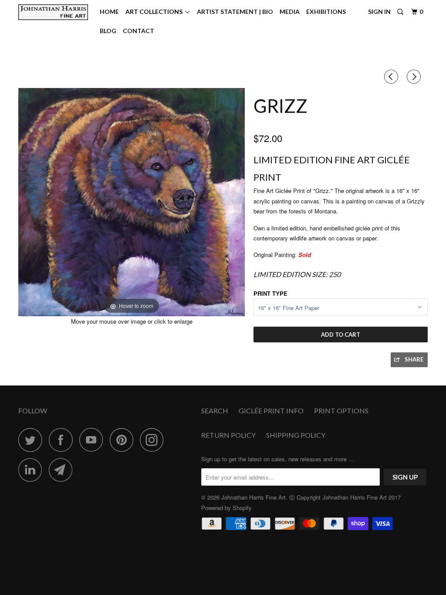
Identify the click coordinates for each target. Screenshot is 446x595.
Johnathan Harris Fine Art (253, 497)
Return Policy (228, 435)
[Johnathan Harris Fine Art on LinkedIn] (32, 470)
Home (109, 11)
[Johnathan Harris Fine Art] (53, 12)
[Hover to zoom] (131, 201)
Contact (138, 30)
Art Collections (155, 11)
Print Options (341, 410)
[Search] (400, 12)
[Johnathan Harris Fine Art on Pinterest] (124, 440)
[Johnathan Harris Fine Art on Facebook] (63, 440)
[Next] (415, 77)
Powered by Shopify (226, 508)
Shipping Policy (295, 435)
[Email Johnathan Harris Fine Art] (63, 470)
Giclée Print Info (271, 410)
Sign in (379, 11)
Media (290, 11)
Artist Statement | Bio (235, 11)
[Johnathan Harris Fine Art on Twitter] (32, 440)
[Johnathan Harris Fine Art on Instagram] (154, 440)
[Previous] (392, 77)
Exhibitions (326, 11)
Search (214, 410)
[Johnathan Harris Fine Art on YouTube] (93, 440)
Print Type (270, 293)
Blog (108, 30)
